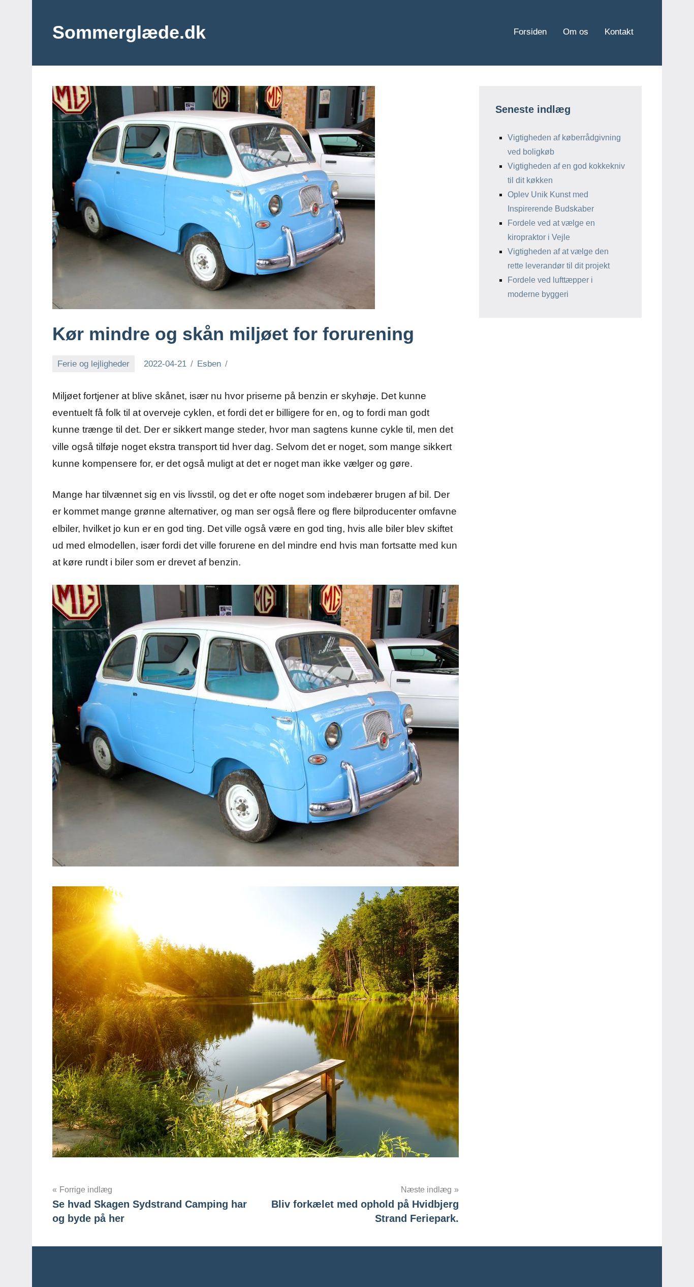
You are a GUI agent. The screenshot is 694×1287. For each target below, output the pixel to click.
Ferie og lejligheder (93, 364)
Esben (209, 364)
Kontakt (619, 32)
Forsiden (530, 32)
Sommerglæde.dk (129, 32)
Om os (575, 32)
